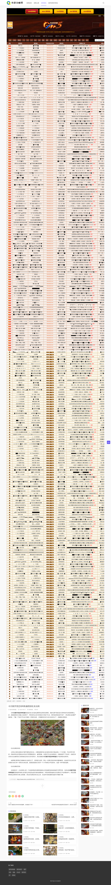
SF (9, 875)
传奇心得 (36, 3)
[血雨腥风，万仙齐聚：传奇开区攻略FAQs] (85, 793)
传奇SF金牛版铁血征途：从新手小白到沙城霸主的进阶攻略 (96, 748)
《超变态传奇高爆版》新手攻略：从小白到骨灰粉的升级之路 (96, 742)
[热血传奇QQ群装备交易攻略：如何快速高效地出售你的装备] (85, 819)
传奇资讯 (43, 3)
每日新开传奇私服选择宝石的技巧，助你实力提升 (64, 804)
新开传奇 (24, 872)
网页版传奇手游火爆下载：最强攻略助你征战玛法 (96, 813)
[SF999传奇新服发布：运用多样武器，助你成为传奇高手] (50, 817)
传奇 (10, 872)
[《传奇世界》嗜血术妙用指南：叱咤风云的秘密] (85, 761)
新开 (25, 869)
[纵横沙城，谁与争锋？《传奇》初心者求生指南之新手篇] (85, 736)
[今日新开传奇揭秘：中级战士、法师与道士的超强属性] (15, 828)
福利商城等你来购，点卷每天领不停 (31, 839)
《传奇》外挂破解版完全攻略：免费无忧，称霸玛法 (96, 768)
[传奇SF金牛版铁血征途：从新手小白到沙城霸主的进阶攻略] (85, 748)
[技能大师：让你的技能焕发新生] (50, 828)
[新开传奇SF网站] (15, 3)
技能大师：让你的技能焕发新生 (66, 828)
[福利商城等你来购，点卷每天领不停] (15, 839)
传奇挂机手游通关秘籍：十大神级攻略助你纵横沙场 (96, 825)
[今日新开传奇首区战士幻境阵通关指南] (15, 850)
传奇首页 (29, 3)
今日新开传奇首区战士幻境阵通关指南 (31, 850)
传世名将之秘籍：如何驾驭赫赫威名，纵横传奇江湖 (96, 832)
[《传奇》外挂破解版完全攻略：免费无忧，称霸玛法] (85, 768)
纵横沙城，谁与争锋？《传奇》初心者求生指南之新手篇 (96, 736)
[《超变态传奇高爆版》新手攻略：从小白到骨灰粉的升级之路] (85, 742)
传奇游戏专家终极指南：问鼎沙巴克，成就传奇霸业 (96, 755)
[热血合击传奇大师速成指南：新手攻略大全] (85, 716)
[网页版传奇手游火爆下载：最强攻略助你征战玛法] (85, 813)
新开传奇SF (19, 869)
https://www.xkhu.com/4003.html (26, 779)
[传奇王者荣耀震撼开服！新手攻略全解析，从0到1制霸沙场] (85, 774)
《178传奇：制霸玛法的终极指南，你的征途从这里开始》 (96, 780)
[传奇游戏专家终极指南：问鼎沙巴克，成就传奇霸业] (85, 755)
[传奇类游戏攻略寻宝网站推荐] (85, 723)
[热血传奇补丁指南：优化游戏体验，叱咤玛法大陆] (85, 806)
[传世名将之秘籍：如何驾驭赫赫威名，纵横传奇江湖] (85, 832)
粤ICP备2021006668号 (55, 881)
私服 (14, 872)
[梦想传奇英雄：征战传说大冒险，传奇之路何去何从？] (85, 729)
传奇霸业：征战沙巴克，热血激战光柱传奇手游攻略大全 (96, 787)
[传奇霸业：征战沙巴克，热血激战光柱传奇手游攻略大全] (85, 787)
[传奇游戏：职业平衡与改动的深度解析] (50, 850)
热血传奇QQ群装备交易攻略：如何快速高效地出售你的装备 (96, 819)
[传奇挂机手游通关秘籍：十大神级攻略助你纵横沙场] (85, 825)
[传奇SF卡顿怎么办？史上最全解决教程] (85, 800)
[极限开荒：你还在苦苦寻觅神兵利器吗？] (85, 710)
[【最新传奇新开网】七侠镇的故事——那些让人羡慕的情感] (15, 817)
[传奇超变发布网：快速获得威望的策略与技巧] (50, 839)
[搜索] (103, 3)
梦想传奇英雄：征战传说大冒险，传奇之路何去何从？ (96, 729)
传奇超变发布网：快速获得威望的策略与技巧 (66, 839)
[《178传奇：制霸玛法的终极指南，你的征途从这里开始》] (85, 781)
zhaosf (18, 872)
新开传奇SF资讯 (53, 3)
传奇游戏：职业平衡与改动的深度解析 (66, 850)
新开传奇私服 (13, 709)
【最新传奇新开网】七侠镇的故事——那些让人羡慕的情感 (31, 817)
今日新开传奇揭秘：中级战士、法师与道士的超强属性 (31, 828)
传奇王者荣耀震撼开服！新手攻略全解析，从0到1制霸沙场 (96, 774)
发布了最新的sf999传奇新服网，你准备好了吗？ (20, 804)
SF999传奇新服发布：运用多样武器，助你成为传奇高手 (66, 817)
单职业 (13, 875)
